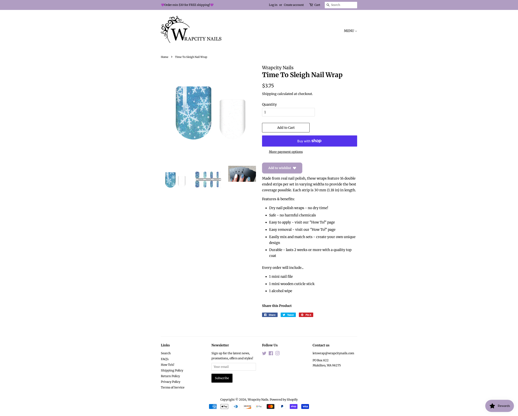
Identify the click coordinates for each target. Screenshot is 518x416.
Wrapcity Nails (258, 399)
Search (166, 353)
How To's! (167, 365)
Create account (294, 5)
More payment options (286, 152)
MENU (349, 31)
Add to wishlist (279, 168)
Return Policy (170, 376)
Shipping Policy (172, 370)
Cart (317, 5)
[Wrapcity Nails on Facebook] (271, 354)
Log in (273, 5)
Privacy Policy (170, 382)
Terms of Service (173, 387)
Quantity (269, 104)
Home (164, 57)
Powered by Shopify (284, 399)
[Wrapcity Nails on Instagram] (277, 354)
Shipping (269, 94)
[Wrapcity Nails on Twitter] (264, 354)
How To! (318, 222)
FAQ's (165, 359)
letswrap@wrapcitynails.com (333, 353)
